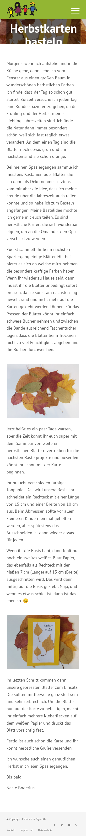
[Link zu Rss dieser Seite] (76, 825)
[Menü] (73, 9)
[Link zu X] (61, 825)
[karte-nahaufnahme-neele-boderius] (43, 642)
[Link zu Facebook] (54, 825)
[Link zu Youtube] (68, 825)
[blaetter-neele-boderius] (43, 391)
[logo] (35, 9)
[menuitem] (73, 9)
